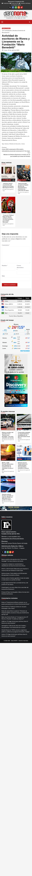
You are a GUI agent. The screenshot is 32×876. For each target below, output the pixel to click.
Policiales (4, 490)
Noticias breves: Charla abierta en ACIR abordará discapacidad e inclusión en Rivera (23, 465)
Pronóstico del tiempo (25, 3)
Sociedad (4, 428)
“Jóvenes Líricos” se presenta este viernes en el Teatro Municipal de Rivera (8, 185)
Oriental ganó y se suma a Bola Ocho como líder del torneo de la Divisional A (14, 588)
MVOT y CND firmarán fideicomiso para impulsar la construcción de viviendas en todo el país (7, 466)
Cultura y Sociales (6, 28)
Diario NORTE (14, 640)
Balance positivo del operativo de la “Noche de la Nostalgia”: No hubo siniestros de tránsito (8, 435)
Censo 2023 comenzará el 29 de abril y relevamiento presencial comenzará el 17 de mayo (16, 149)
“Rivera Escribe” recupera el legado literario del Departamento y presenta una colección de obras (23, 187)
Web (3, 276)
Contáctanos (6, 3)
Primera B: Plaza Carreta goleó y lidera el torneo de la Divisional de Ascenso (15, 593)
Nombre (5, 265)
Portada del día (14, 3)
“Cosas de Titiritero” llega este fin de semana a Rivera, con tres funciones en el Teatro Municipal (8, 219)
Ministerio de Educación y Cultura (17, 143)
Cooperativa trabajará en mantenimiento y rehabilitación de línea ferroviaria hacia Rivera (24, 435)
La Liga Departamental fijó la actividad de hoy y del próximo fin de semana (14, 583)
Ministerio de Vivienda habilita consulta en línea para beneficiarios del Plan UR (15, 612)
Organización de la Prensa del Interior (12, 538)
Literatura (6, 143)
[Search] (30, 22)
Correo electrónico (20, 267)
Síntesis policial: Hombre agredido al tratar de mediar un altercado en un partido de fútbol (7, 497)
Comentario (6, 245)
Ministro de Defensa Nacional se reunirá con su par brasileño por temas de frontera (16, 154)
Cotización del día (17, 5)
